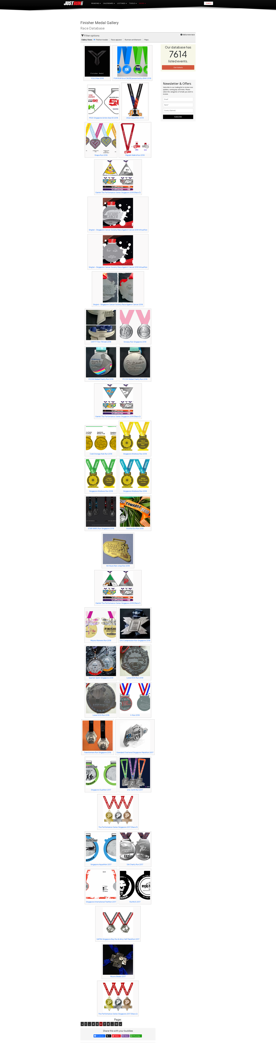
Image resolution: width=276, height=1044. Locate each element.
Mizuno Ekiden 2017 (118, 976)
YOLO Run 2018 (97, 78)
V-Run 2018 (135, 715)
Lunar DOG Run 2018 (135, 678)
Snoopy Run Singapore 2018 (135, 342)
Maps (146, 40)
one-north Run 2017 (135, 790)
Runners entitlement (133, 40)
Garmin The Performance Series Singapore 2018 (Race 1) (118, 603)
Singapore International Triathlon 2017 (101, 902)
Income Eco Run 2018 (134, 528)
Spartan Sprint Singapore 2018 (101, 678)
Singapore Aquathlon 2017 (100, 864)
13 (116, 1024)
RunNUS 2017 (134, 902)
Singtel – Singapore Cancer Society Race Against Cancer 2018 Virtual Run (118, 230)
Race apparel (116, 40)
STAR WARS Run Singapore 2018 (101, 528)
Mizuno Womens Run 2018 (100, 640)
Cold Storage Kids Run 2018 (101, 454)
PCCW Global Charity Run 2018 (101, 379)
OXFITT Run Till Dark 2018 (101, 342)
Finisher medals (102, 40)
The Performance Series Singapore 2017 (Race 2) (118, 1014)
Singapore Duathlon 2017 (101, 790)
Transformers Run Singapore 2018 (97, 752)
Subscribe (178, 117)
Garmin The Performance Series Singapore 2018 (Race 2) (118, 416)
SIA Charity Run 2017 (135, 864)
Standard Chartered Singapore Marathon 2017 (134, 752)
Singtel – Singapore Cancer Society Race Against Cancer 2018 (118, 304)
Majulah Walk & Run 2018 (135, 155)
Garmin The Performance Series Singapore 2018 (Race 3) (118, 192)
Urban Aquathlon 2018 (135, 118)
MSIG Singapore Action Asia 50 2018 (103, 118)
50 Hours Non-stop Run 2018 (118, 566)
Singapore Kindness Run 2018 (135, 454)
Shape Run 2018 (100, 155)
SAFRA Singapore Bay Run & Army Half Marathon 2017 (117, 939)
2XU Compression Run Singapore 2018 (135, 640)
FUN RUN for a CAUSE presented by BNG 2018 (132, 78)
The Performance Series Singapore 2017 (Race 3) (118, 827)
